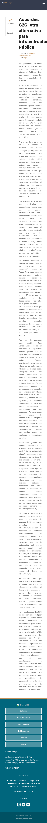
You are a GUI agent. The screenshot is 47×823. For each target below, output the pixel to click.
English (23, 744)
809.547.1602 (13, 768)
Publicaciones (23, 731)
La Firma (23, 711)
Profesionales (23, 724)
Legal (25, 58)
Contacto (23, 738)
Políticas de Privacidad (23, 816)
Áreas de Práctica (23, 718)
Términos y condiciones (23, 819)
